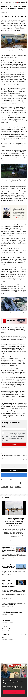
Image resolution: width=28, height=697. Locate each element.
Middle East (17, 486)
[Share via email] (15, 16)
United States (5, 486)
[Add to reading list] (25, 16)
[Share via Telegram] (12, 16)
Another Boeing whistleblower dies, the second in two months (11, 456)
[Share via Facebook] (2, 16)
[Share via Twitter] (6, 16)
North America (5, 489)
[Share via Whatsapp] (9, 16)
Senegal (12, 482)
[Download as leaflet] (18, 16)
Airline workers (5, 482)
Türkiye (18, 482)
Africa (11, 486)
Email (3, 426)
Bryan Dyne (3, 11)
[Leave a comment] (22, 16)
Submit (14, 444)
